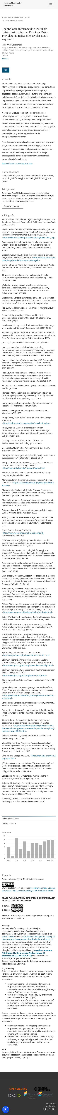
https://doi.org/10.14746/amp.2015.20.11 (17, 163)
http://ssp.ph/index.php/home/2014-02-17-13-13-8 (26, 655)
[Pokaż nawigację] (51, 4)
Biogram (5, 59)
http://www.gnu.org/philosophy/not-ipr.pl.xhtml (24, 675)
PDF (5, 70)
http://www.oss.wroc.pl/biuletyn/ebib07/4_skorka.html (27, 612)
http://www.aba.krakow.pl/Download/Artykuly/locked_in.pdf (29, 237)
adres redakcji (8, 936)
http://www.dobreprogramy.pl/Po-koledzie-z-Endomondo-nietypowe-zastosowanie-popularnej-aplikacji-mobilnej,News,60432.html (28, 728)
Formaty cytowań (11, 206)
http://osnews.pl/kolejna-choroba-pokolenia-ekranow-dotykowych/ (29, 259)
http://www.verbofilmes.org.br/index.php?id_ (23, 533)
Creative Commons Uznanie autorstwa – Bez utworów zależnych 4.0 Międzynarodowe (28, 889)
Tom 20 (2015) (7, 17)
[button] (5, 1109)
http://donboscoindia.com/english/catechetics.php (26, 423)
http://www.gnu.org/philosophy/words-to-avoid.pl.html (28, 665)
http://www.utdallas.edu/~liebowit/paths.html (23, 468)
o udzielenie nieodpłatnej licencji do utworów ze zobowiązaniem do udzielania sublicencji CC (28, 937)
